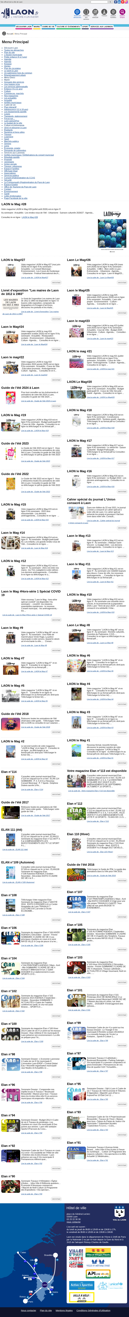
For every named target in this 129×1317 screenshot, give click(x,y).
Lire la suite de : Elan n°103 (79, 977)
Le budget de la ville (13, 123)
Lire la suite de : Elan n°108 (14, 915)
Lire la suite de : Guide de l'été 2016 (101, 876)
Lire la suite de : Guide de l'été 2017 (35, 815)
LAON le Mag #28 (30, 217)
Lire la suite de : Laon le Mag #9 (34, 645)
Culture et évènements (68, 27)
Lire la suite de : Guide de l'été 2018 (35, 727)
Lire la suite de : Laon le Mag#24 (34, 344)
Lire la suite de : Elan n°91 (97, 1160)
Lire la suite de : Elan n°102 (14, 1011)
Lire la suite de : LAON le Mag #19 (35, 431)
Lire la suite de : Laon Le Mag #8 (100, 643)
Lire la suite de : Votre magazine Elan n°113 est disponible (91, 791)
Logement (8, 137)
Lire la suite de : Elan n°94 (31, 1133)
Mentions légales (64, 1310)
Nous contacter (28, 1310)
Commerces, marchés (14, 93)
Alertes (7, 66)
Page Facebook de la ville (15, 198)
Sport (85, 27)
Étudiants (8, 130)
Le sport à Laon (11, 71)
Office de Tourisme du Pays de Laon (20, 187)
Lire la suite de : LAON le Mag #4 (100, 699)
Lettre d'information (12, 196)
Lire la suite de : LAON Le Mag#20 (101, 397)
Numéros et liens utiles (14, 132)
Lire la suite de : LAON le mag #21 (100, 369)
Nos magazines (11, 96)
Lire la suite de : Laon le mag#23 (100, 339)
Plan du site (9, 52)
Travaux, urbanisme (13, 166)
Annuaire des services (14, 82)
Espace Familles (11, 169)
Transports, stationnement (15, 116)
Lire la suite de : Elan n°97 (97, 1071)
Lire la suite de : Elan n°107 (79, 912)
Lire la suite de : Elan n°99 (97, 1040)
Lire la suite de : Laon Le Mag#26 (100, 277)
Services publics (11, 175)
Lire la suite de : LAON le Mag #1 (100, 758)
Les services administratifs (16, 87)
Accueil (10, 34)
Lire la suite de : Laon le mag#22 (34, 375)
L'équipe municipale (13, 55)
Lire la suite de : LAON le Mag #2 (34, 759)
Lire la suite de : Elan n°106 (32, 945)
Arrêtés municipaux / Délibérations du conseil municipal (29, 155)
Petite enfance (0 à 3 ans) (15, 57)
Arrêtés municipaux (12, 103)
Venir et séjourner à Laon (15, 128)
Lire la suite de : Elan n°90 (31, 1194)
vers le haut (56, 282)
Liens (6, 146)
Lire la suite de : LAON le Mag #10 (100, 612)
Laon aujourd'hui (11, 121)
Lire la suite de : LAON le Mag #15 (35, 520)
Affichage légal (11, 171)
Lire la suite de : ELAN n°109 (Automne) (19, 882)
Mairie (37, 27)
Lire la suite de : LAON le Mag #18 (100, 428)
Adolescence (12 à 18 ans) (16, 109)
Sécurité (8, 180)
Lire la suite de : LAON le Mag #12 (35, 579)
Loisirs (7, 114)
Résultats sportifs (12, 157)
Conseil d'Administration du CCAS (19, 178)
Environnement (11, 191)
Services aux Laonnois (102, 27)
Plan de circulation (12, 68)
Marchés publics (11, 141)
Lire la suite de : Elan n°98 (31, 1072)
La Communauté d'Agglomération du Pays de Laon (27, 182)
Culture (7, 91)
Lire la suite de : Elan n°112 (98, 821)
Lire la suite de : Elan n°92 (31, 1163)
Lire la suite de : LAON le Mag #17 (100, 458)
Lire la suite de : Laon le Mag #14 (34, 548)
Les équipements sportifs (15, 112)
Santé (6, 194)
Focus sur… (9, 118)
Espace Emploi (11, 185)
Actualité (8, 100)
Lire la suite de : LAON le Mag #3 (100, 728)
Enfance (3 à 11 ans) (13, 89)
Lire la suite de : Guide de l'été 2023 (35, 461)
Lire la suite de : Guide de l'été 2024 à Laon (38, 401)
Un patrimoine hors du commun (18, 73)
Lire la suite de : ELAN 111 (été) (15, 849)
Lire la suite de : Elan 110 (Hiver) (100, 852)
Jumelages (9, 162)
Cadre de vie (48, 27)
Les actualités (10, 98)
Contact (7, 189)
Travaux (7, 134)
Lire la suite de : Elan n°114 (32, 789)
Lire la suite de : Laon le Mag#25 (100, 308)
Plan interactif (10, 107)
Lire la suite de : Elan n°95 (97, 1099)
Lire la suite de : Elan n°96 (31, 1102)
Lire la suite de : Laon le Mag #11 (100, 582)
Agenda (7, 59)
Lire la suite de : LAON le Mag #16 (100, 487)
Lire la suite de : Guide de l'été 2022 (35, 492)
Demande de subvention (15, 150)
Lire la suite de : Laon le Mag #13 (100, 551)
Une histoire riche (12, 84)
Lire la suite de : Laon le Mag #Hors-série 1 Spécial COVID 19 (27, 615)
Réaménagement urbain (15, 75)
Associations (10, 173)
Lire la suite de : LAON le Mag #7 (34, 671)
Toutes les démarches (14, 50)
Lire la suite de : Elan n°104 (14, 978)
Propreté (8, 160)
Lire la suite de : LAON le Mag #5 (34, 701)
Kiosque (8, 64)
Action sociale (10, 164)
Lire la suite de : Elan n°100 (32, 1041)
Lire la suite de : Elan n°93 (97, 1130)
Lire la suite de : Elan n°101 (79, 1010)
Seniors (7, 144)
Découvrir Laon (23, 27)
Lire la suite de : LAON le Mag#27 (34, 277)
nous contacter (74, 1222)
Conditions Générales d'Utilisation (93, 1310)
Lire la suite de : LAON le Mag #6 (100, 671)
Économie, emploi (12, 148)
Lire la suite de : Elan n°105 (79, 945)
